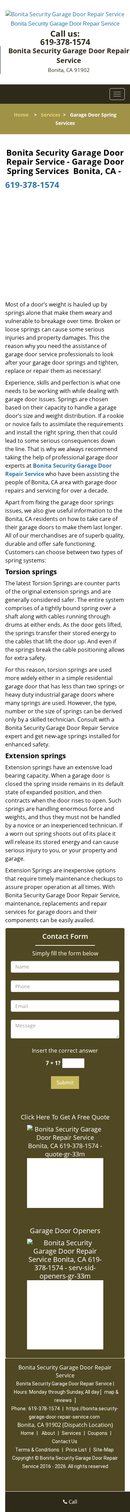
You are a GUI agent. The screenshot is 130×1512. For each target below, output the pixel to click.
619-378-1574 (65, 41)
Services (50, 114)
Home (21, 114)
